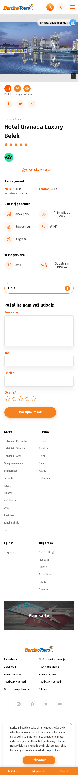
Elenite (43, 567)
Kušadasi (44, 478)
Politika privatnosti (15, 681)
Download (10, 667)
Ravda (42, 582)
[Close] (71, 723)
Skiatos (8, 493)
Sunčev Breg (46, 552)
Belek (18, 119)
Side (41, 463)
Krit (6, 530)
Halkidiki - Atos (12, 456)
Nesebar (44, 559)
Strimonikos (11, 471)
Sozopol (44, 589)
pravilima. (55, 750)
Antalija (43, 448)
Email (9, 373)
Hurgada (9, 552)
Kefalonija (10, 500)
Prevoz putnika (12, 674)
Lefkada (8, 478)
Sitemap (44, 689)
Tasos (7, 485)
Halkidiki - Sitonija (14, 448)
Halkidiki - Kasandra (16, 441)
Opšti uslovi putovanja (17, 689)
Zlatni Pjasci (46, 574)
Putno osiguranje (49, 667)
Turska (8, 119)
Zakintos (9, 515)
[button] (58, 48)
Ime (8, 353)
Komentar (11, 312)
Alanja (42, 471)
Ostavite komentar (40, 169)
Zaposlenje (10, 659)
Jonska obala (11, 522)
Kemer (42, 441)
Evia (6, 508)
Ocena (10, 392)
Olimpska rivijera (13, 463)
